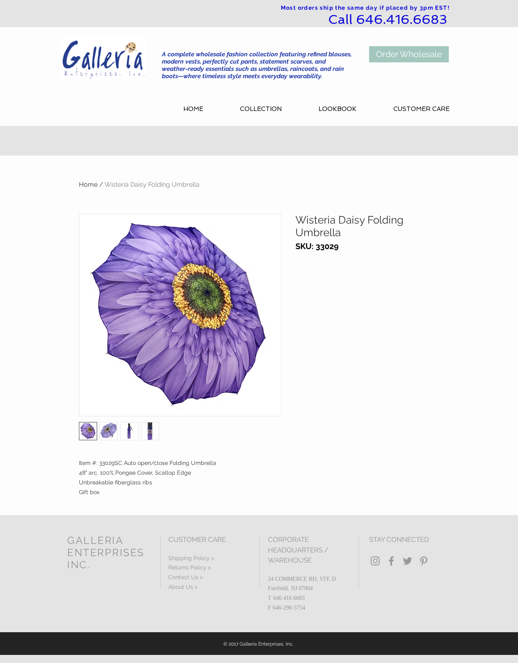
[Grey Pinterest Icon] (424, 561)
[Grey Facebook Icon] (391, 561)
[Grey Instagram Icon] (375, 561)
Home (88, 184)
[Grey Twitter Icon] (407, 561)
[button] (273, 109)
